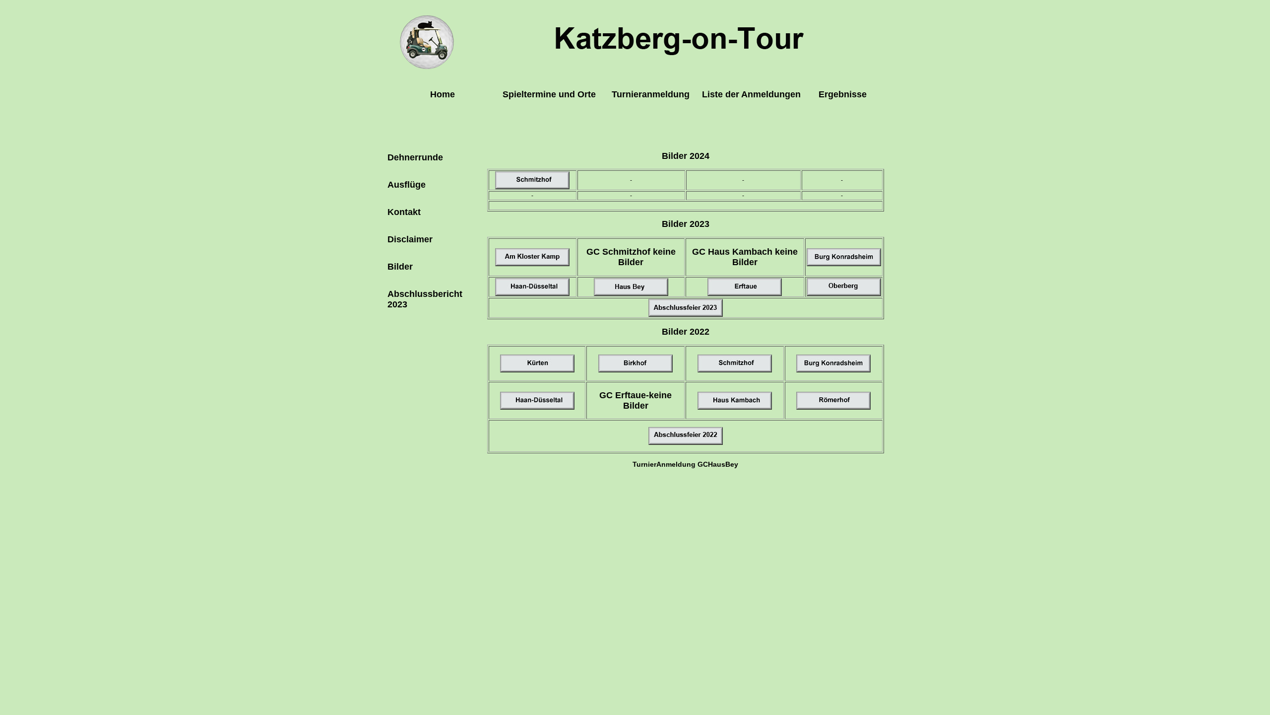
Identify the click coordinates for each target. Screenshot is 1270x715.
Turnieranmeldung (651, 94)
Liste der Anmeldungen (751, 94)
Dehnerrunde (415, 157)
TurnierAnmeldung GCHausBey (685, 464)
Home (442, 94)
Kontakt (404, 212)
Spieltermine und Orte (549, 94)
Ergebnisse (843, 94)
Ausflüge (406, 185)
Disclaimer (410, 239)
